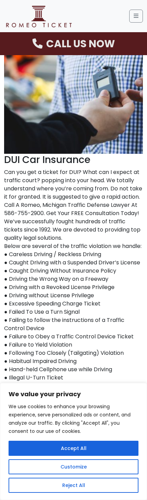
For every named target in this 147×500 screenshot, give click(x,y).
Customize (74, 466)
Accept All (73, 448)
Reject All (73, 485)
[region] (73, 441)
